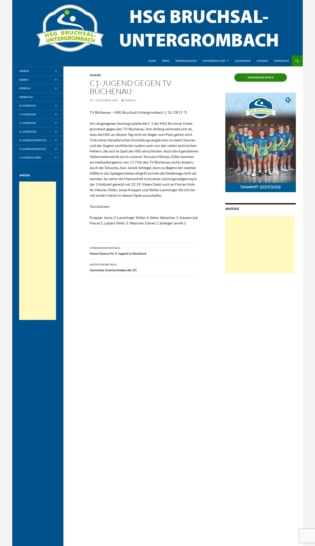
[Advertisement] (259, 244)
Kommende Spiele (260, 77)
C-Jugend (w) (27, 114)
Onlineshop (243, 60)
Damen (23, 79)
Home (152, 60)
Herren (24, 70)
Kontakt (262, 60)
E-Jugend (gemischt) (32, 148)
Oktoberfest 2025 (214, 60)
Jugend (95, 75)
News (165, 60)
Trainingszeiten (185, 60)
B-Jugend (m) (27, 105)
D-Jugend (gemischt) (32, 140)
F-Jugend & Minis (30, 157)
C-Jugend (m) (27, 122)
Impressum (281, 60)
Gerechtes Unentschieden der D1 (113, 267)
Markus (130, 100)
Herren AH (26, 96)
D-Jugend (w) (27, 131)
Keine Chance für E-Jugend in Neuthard (118, 250)
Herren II (25, 88)
